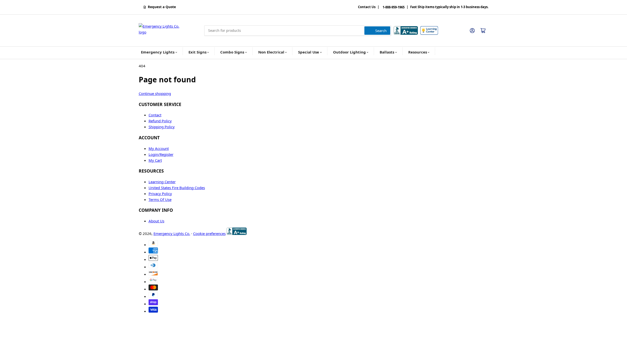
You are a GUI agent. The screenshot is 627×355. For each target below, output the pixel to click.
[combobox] (297, 30)
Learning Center (162, 181)
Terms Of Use (160, 199)
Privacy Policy (160, 193)
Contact (155, 114)
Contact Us (366, 7)
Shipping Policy (162, 126)
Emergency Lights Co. (171, 233)
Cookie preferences (209, 233)
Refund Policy (160, 120)
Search (381, 30)
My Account (159, 148)
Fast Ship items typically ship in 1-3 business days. (449, 7)
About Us (156, 220)
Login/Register (161, 154)
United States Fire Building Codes (177, 187)
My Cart (155, 160)
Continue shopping (155, 93)
